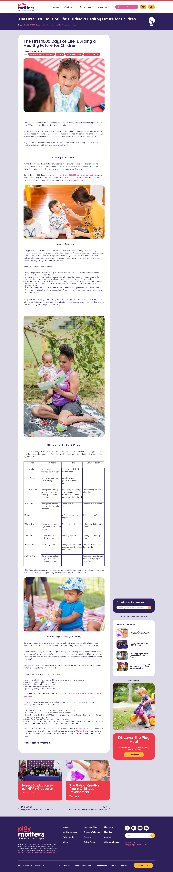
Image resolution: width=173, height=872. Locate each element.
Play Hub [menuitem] (108, 832)
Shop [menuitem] (65, 842)
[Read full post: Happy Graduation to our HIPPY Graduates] (122, 644)
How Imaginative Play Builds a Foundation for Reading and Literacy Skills (140, 666)
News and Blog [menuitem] (90, 827)
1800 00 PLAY (130, 842)
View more (26, 793)
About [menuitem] (56, 7)
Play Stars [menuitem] (108, 827)
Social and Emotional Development (41, 54)
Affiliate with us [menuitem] (70, 832)
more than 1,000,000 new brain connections (77, 175)
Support (60, 54)
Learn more (134, 755)
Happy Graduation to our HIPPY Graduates (139, 644)
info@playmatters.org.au (136, 845)
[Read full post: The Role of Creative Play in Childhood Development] (122, 633)
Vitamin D (79, 731)
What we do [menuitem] (69, 7)
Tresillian (80, 693)
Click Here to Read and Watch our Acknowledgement (37, 852)
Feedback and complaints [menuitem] (106, 865)
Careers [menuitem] (87, 837)
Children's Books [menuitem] (111, 842)
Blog (20, 25)
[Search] (149, 607)
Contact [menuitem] (107, 837)
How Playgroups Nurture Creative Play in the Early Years (139, 655)
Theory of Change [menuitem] (92, 832)
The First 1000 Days (91, 54)
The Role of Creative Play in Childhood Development (140, 633)
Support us (143, 865)
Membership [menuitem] (102, 7)
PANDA (72, 693)
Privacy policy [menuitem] (64, 865)
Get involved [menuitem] (85, 7)
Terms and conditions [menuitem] (83, 865)
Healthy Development (74, 54)
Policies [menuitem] (124, 865)
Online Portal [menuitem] (89, 842)
